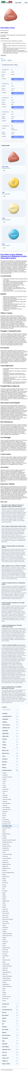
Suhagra (4, 907)
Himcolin (4, 836)
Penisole (4, 886)
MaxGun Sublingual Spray (8, 872)
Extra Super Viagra (6, 827)
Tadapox (4, 937)
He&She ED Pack (6, 833)
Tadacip (4, 925)
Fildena (4, 829)
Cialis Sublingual (6, 807)
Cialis (3, 793)
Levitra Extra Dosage (7, 854)
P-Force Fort (5, 882)
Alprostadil (4, 775)
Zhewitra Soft (5, 998)
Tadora (3, 945)
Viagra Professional (6, 972)
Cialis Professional (6, 803)
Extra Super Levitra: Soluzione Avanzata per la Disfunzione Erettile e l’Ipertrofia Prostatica (14, 256)
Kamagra (4, 838)
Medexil (4, 874)
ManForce (4, 870)
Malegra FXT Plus (6, 868)
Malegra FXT (5, 866)
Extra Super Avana (6, 821)
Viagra (3, 962)
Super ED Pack (5, 913)
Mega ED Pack (5, 876)
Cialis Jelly (4, 801)
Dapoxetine (4, 811)
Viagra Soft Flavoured (7, 976)
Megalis (4, 878)
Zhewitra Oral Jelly (6, 996)
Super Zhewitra (5, 923)
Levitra (4, 852)
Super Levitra (5, 166)
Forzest (4, 831)
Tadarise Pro (5, 941)
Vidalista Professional (7, 986)
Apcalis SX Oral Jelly (7, 777)
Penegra (4, 884)
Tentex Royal (5, 951)
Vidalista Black (5, 984)
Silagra (3, 892)
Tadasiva (4, 943)
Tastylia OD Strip (6, 947)
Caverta (4, 785)
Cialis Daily (5, 797)
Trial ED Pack (5, 955)
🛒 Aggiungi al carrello (17, 79)
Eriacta (3, 817)
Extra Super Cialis (6, 823)
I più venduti (18, 2)
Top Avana (4, 953)
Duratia (4, 813)
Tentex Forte (5, 949)
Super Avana (5, 909)
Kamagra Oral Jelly (6, 846)
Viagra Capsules (5, 964)
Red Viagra (4, 890)
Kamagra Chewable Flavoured (9, 840)
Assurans (4, 779)
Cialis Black (5, 795)
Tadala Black (5, 927)
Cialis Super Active (6, 809)
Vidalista (4, 982)
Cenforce (4, 787)
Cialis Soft (4, 805)
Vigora (3, 988)
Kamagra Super (5, 850)
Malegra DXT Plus (6, 864)
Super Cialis (5, 911)
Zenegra (4, 992)
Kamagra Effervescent (7, 842)
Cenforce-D (5, 791)
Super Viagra (5, 921)
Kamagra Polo (5, 848)
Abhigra (4, 773)
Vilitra (3, 218)
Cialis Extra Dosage (6, 799)
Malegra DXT (5, 862)
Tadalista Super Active (7, 935)
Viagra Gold (5, 968)
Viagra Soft (4, 974)
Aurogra (4, 781)
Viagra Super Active (6, 980)
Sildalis (4, 894)
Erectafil (4, 815)
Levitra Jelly (5, 856)
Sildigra (4, 899)
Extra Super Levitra (8, 27)
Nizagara (4, 880)
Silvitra (4, 903)
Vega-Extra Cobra (6, 960)
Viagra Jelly (5, 970)
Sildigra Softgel (5, 901)
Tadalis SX (4, 929)
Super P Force (5, 917)
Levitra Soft (5, 860)
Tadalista (4, 931)
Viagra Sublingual (6, 978)
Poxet (3, 243)
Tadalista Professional (7, 933)
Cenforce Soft (5, 789)
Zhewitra (4, 994)
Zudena (4, 1000)
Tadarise (4, 939)
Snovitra (4, 905)
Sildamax (4, 897)
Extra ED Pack (5, 819)
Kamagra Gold (5, 844)
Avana (3, 783)
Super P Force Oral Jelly (7, 919)
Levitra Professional (6, 858)
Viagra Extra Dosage (6, 966)
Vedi (4, 170)
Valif (3, 192)
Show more (3, 55)
